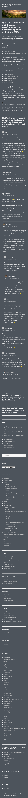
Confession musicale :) (12, 494)
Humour (6, 503)
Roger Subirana (8, 764)
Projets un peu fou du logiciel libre (15, 522)
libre (9, 107)
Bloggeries (6, 478)
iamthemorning (8, 693)
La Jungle (6, 697)
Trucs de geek (11, 104)
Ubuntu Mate (11, 51)
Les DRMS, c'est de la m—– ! (11, 532)
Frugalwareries (10, 517)
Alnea (5, 661)
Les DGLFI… (7, 443)
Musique (7, 490)
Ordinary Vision (8, 713)
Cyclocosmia (7, 672)
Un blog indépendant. (9, 447)
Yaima (5, 737)
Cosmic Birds (7, 668)
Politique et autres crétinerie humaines (14, 534)
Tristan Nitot (7, 568)
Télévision (6, 538)
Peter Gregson (7, 720)
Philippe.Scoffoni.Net (9, 566)
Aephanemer (7, 657)
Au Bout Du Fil (7, 754)
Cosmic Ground (8, 670)
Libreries (13, 107)
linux (16, 107)
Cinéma (7, 484)
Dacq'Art (6, 579)
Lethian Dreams (8, 701)
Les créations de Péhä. (9, 583)
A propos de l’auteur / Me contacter (13, 426)
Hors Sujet (6, 690)
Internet (7, 509)
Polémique (6, 545)
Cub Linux (7, 105)
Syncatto (6, 724)
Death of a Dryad (8, 676)
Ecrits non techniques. (10, 441)
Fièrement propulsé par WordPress (9, 795)
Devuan (11, 105)
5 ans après (18, 104)
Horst (5, 691)
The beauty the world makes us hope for (14, 728)
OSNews (6, 646)
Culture (5, 482)
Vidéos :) (6, 540)
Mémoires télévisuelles (11, 488)
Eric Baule (6, 682)
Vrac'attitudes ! (8, 543)
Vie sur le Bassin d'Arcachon (11, 541)
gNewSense (21, 105)
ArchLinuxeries (10, 515)
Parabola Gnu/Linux (12, 76)
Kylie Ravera (7, 596)
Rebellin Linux (12, 78)
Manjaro (10, 82)
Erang (5, 680)
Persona (6, 718)
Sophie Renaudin (8, 600)
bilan (3, 105)
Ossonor (6, 714)
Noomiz (8, 499)
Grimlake (6, 686)
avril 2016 (23, 104)
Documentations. (8, 439)
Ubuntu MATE (19, 110)
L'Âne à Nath (7, 613)
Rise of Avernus (8, 722)
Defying (6, 678)
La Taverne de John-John (10, 557)
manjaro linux (12, 108)
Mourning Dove (8, 711)
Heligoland (6, 688)
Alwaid (5, 663)
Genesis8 (6, 777)
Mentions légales (8, 445)
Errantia (6, 684)
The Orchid (7, 736)
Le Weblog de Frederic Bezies (8, 794)
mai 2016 (7, 108)
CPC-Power (7, 775)
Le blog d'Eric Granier (9, 559)
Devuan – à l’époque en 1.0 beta (17, 53)
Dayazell (6, 674)
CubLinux (10, 80)
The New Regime (8, 734)
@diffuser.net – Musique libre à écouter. (14, 752)
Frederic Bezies (7, 103)
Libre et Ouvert (8, 632)
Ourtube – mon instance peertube (13, 621)
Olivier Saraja (7, 598)
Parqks (5, 716)
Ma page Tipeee (8, 619)
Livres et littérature (10, 486)
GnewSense (11, 74)
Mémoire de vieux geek (11, 528)
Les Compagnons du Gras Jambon (13, 699)
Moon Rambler (8, 707)
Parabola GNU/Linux (20, 108)
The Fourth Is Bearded (10, 732)
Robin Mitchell (7, 762)
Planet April (7, 788)
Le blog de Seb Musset (9, 615)
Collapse (6, 667)
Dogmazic (6, 756)
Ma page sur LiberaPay (10, 617)
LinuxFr (6, 644)
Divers (5, 501)
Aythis (5, 665)
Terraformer (7, 726)
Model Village (7, 703)
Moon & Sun (7, 705)
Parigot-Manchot (8, 564)
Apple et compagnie (10, 507)
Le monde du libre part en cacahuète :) (15, 511)
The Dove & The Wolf (9, 730)
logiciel (19, 107)
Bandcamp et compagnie (13, 492)
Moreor (6, 709)
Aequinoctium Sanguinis (10, 659)
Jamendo (6, 760)
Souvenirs (6, 536)
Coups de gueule (8, 480)
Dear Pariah (7, 612)
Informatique (5, 104)
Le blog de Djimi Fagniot (10, 581)
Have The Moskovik (9, 758)
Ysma (5, 739)
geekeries (16, 105)
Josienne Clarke (8, 695)
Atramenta (6, 595)
